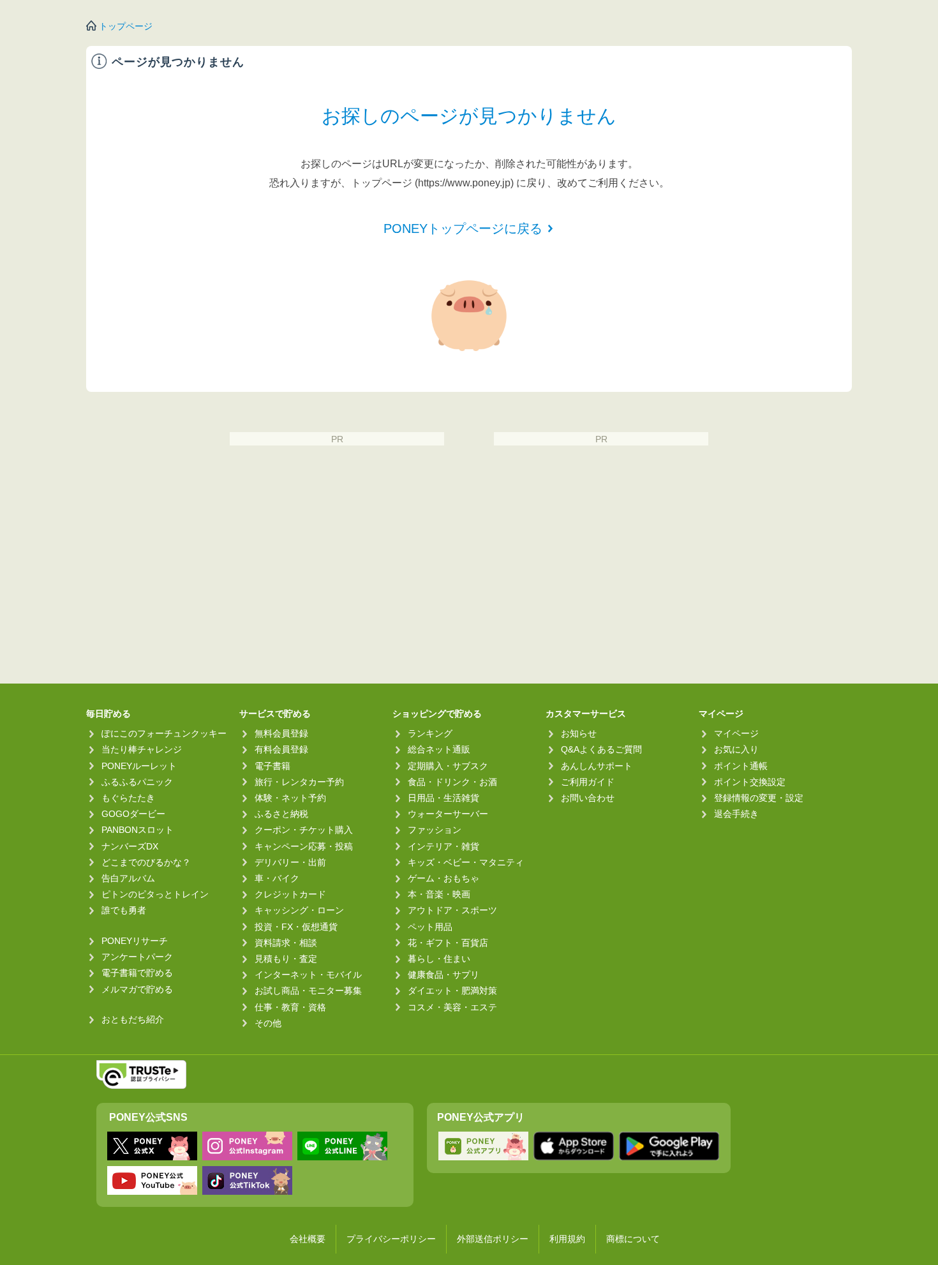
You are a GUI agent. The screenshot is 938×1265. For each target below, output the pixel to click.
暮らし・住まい (439, 959)
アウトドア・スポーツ (452, 910)
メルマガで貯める (137, 989)
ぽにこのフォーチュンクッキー (164, 733)
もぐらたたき (128, 798)
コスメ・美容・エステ (452, 1007)
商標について (633, 1239)
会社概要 (307, 1239)
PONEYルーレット (139, 766)
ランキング (430, 733)
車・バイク (277, 878)
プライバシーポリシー (391, 1239)
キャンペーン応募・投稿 (304, 846)
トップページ (126, 26)
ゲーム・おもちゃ (443, 878)
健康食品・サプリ (443, 974)
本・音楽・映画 (439, 894)
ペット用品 (430, 927)
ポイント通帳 (741, 766)
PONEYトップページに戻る (462, 228)
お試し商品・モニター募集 (308, 990)
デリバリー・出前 (290, 862)
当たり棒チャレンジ (141, 749)
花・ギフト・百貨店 (448, 943)
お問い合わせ (587, 798)
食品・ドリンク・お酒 (452, 782)
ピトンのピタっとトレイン (155, 894)
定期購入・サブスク (448, 766)
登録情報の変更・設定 (758, 798)
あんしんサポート (596, 766)
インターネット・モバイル (308, 974)
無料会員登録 (281, 733)
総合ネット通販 (439, 749)
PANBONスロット (137, 830)
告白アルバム (128, 878)
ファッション (434, 830)
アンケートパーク (137, 957)
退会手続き (736, 814)
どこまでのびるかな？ (146, 862)
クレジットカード (290, 894)
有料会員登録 (281, 749)
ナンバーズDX (129, 846)
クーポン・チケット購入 (304, 830)
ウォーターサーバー (448, 814)
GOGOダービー (133, 814)
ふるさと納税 (281, 814)
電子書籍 (272, 766)
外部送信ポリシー (492, 1239)
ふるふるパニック (137, 782)
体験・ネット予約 (290, 798)
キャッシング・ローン (299, 910)
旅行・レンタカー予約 (299, 782)
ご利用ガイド (587, 782)
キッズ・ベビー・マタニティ (466, 862)
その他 (268, 1023)
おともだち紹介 (132, 1019)
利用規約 (567, 1239)
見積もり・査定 (286, 959)
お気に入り (736, 749)
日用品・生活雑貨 (443, 798)
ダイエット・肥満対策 (452, 990)
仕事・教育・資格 (290, 1007)
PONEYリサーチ (134, 941)
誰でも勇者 (123, 910)
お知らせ (579, 733)
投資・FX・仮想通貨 (296, 927)
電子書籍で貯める (137, 973)
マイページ (736, 733)
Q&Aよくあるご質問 (601, 749)
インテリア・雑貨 (443, 846)
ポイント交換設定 (749, 782)
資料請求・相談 (286, 943)
